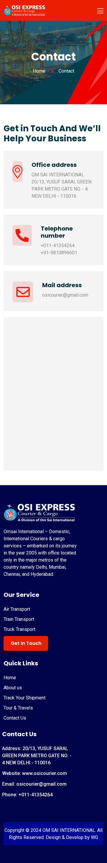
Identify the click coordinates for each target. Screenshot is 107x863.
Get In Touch (26, 643)
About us (13, 688)
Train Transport (19, 619)
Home (39, 71)
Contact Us (15, 718)
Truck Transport (19, 629)
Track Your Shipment (24, 698)
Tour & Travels (18, 708)
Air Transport (17, 609)
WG (94, 837)
